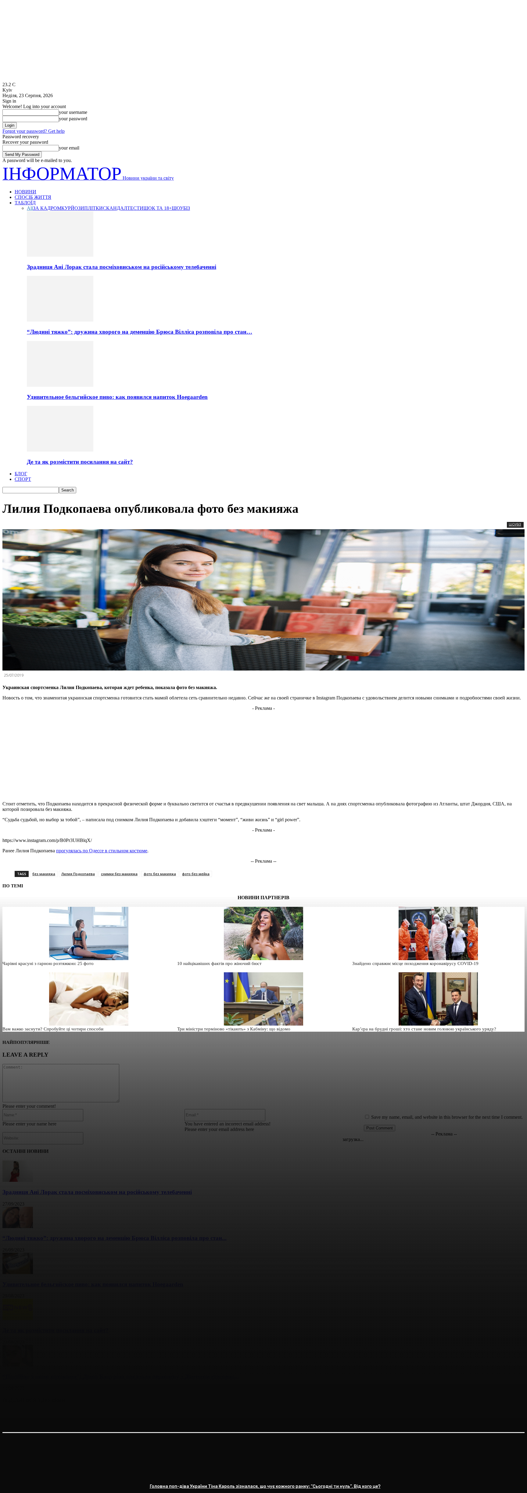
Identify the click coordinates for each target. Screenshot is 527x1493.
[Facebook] (12, 1416)
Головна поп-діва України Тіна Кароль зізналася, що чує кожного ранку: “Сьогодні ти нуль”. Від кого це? (265, 1486)
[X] (34, 1416)
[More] (100, 1416)
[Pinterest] (56, 1416)
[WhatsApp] (78, 1416)
